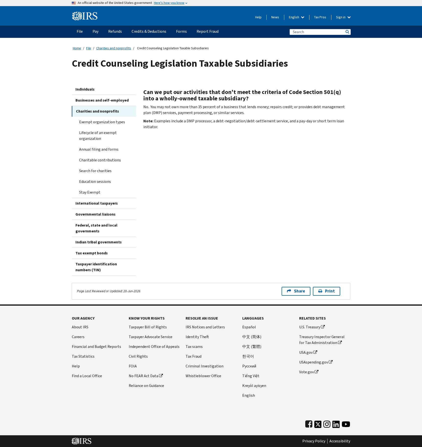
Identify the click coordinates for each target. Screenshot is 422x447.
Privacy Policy (313, 441)
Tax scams (194, 346)
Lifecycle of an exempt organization (98, 135)
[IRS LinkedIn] (336, 423)
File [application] (80, 31)
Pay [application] (95, 31)
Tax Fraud (193, 356)
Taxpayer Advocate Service (150, 336)
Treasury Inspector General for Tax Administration (322, 339)
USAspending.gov (313, 362)
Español (249, 327)
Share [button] (299, 291)
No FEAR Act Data (143, 375)
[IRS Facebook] (308, 423)
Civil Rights (138, 356)
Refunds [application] (115, 31)
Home (77, 48)
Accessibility (339, 441)
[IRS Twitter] (318, 423)
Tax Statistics (83, 356)
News (275, 17)
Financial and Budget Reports (96, 346)
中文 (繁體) (251, 346)
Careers (78, 336)
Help (258, 17)
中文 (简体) (251, 336)
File (88, 48)
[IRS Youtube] (346, 423)
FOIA (133, 366)
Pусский (249, 366)
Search (347, 32)
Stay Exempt (89, 192)
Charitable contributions (100, 160)
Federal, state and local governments (96, 228)
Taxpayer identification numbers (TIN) (96, 266)
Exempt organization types (102, 122)
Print (330, 291)
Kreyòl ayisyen (254, 385)
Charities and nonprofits (113, 48)
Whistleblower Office (203, 375)
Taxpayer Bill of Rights (148, 327)
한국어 (248, 356)
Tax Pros (320, 17)
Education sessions (95, 181)
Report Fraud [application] (208, 31)
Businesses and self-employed (102, 100)
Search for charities (95, 170)
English (294, 17)
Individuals (85, 89)
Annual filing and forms (98, 149)
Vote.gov (306, 371)
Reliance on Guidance (146, 385)
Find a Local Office (87, 375)
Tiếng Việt (250, 375)
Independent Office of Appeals (154, 346)
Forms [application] (181, 31)
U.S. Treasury (309, 327)
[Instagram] (326, 423)
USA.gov (306, 352)
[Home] (84, 14)
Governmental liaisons (95, 214)
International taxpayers (96, 203)
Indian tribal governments (98, 242)
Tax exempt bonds (91, 253)
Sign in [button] (341, 17)
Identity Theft (197, 336)
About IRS (80, 327)
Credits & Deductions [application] (149, 31)
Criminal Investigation (204, 366)
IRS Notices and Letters (205, 327)
